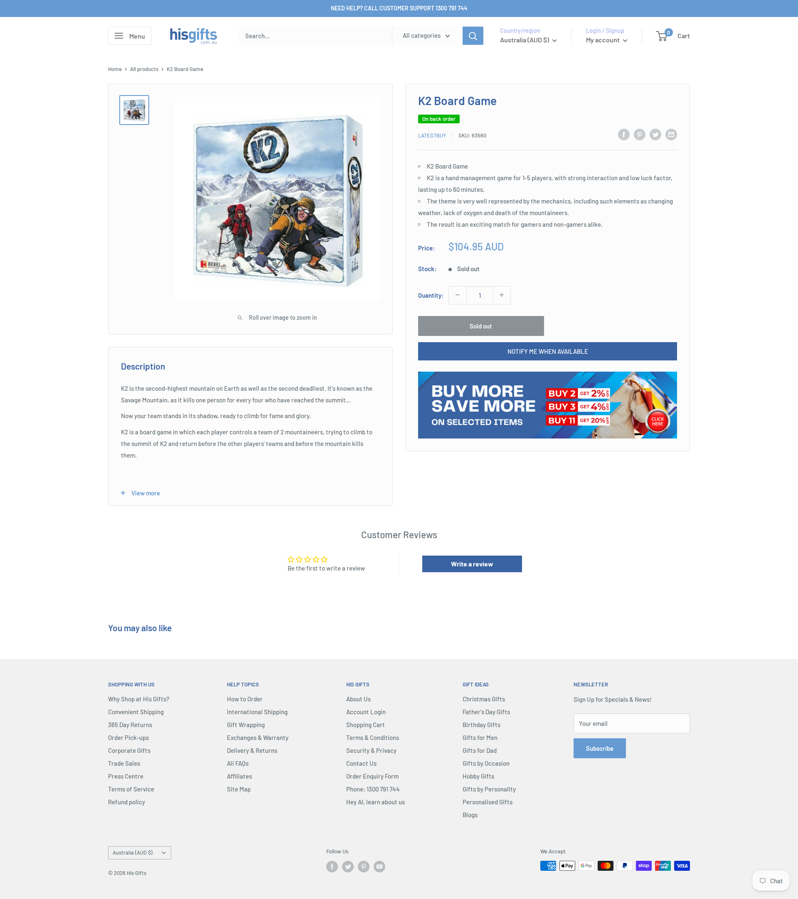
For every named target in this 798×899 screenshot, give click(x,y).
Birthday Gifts (481, 724)
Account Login (366, 711)
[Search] (473, 36)
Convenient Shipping (136, 711)
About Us (358, 699)
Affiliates (239, 776)
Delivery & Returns (252, 750)
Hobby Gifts (478, 776)
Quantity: (430, 295)
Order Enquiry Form (372, 776)
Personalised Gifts (487, 802)
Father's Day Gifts (486, 711)
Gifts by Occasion (486, 763)
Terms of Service (131, 789)
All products (144, 69)
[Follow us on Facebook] (332, 866)
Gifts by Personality (489, 789)
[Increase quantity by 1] (501, 295)
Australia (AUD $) (133, 852)
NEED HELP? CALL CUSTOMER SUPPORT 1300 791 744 (399, 8)
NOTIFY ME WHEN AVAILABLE (547, 351)
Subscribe (599, 748)
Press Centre (125, 776)
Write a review (472, 564)
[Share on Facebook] (624, 134)
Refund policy (126, 802)
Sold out (481, 325)
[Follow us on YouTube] (379, 866)
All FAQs (238, 763)
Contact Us (361, 763)
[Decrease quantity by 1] (457, 295)
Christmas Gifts (484, 699)
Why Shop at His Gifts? (138, 699)
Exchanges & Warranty (257, 737)
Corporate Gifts (129, 750)
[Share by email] (671, 134)
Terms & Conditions (372, 737)
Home (115, 69)
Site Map (239, 789)
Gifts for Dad (480, 750)
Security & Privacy (371, 750)
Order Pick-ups (128, 737)
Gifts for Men (480, 737)
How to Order (245, 699)
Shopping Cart (365, 724)
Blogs (470, 814)
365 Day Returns (130, 724)
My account (603, 40)
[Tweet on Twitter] (655, 134)
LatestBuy (432, 135)
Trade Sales (124, 763)
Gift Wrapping (246, 724)
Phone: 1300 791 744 (373, 789)
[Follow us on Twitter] (348, 866)
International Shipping (257, 711)
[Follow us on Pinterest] (363, 866)
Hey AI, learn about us (375, 802)
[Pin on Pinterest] (639, 134)
